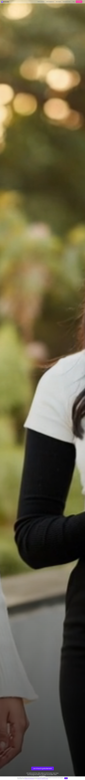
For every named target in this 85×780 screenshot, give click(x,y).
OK (66, 778)
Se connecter (79, 1)
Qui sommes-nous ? (67, 1)
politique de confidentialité (29, 778)
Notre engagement (50, 1)
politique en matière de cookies (42, 778)
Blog (73, 1)
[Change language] (84, 2)
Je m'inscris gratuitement (42, 768)
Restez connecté (41, 1)
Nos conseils (58, 1)
